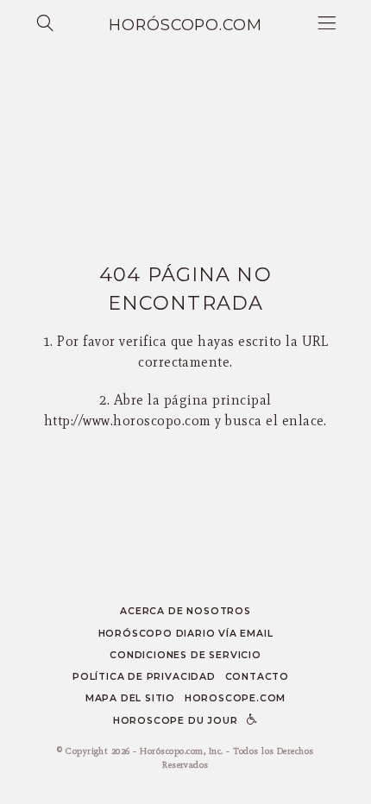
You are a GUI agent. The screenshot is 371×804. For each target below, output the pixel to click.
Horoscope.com (235, 698)
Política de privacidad (144, 676)
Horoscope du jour (175, 720)
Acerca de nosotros (185, 611)
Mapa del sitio (130, 698)
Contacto (257, 676)
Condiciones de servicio (185, 655)
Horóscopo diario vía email (186, 633)
